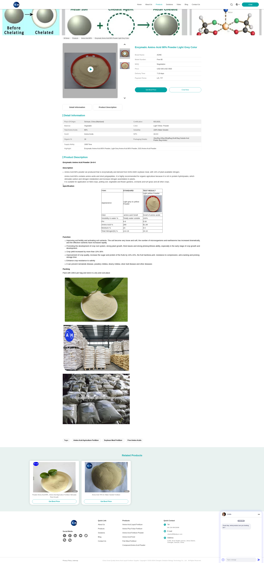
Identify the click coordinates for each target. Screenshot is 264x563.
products (159, 4)
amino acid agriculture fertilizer (86, 440)
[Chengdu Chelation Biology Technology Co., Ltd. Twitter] (64, 535)
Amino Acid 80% (86, 38)
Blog (99, 537)
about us (148, 4)
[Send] (258, 559)
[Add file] (223, 559)
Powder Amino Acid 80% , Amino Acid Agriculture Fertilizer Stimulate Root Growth (54, 496)
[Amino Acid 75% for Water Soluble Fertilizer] (106, 477)
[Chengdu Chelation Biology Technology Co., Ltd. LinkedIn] (75, 535)
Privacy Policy (67, 560)
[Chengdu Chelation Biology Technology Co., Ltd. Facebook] (70, 535)
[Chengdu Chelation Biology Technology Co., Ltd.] (16, 4)
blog (186, 4)
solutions (169, 4)
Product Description (108, 107)
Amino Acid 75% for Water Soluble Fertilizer (106, 495)
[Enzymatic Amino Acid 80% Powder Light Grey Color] (90, 70)
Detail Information (77, 107)
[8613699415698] (86, 535)
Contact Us (102, 541)
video (179, 4)
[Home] (74, 525)
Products (75, 38)
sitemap (75, 560)
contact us (196, 4)
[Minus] (259, 514)
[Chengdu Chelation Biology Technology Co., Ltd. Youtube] (80, 535)
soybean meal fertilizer (113, 440)
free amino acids (134, 440)
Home (139, 4)
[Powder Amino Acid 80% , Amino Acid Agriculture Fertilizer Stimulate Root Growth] (54, 477)
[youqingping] (70, 540)
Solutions (101, 533)
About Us (101, 524)
